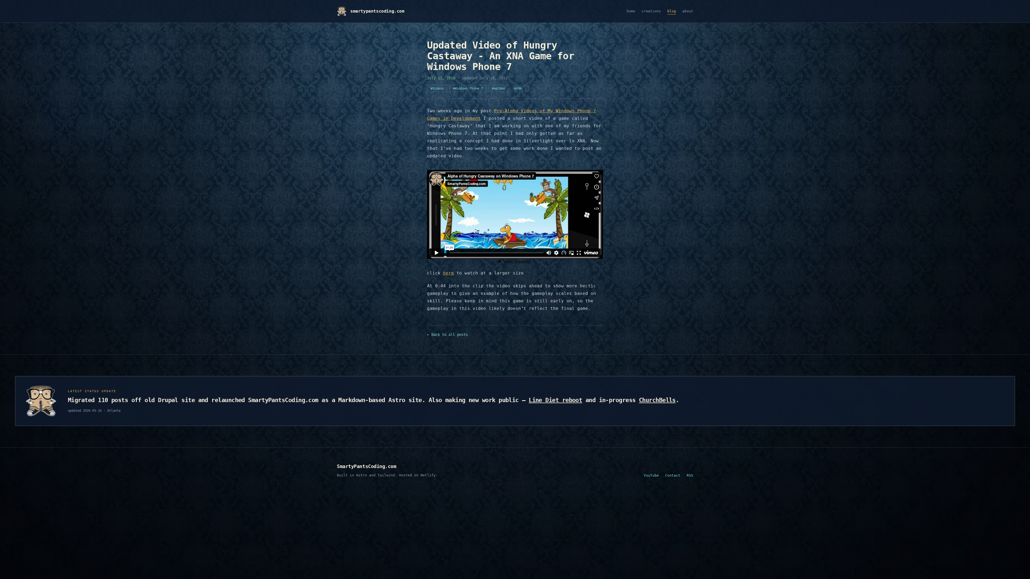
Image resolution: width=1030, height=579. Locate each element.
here (448, 273)
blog (671, 11)
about (687, 11)
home (631, 11)
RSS (690, 475)
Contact (672, 475)
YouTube (651, 475)
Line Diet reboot (555, 400)
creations (651, 11)
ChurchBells (657, 400)
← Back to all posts (447, 334)
